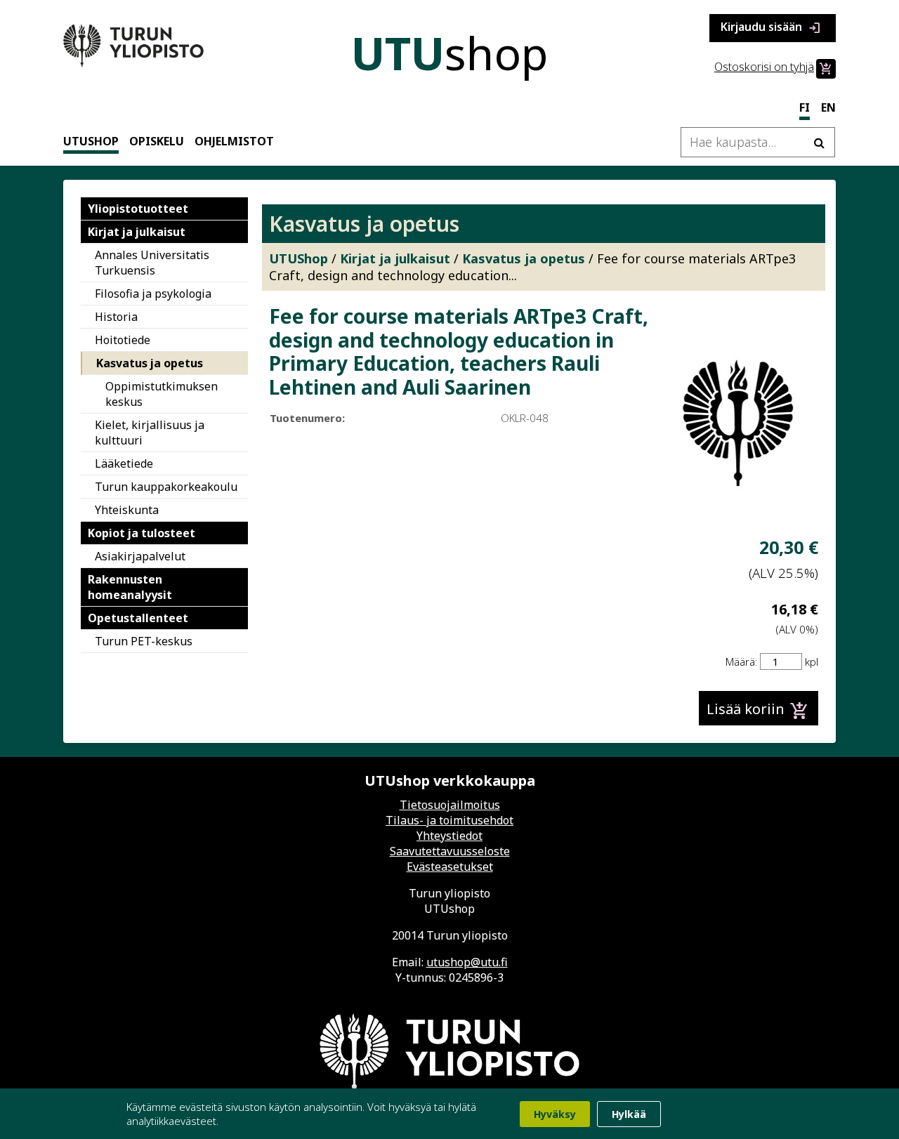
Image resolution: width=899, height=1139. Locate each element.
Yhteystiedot (449, 835)
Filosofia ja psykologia (153, 293)
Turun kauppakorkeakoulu (166, 486)
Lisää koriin (758, 711)
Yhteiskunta (127, 510)
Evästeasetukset (450, 866)
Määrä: (741, 661)
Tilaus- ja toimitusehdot (449, 820)
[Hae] (819, 142)
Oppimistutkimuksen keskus (161, 393)
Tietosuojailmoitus (450, 804)
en (828, 107)
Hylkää (629, 1114)
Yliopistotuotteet (138, 208)
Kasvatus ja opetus (149, 363)
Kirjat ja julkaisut (136, 231)
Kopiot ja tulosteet (141, 533)
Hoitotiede (122, 340)
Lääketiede (124, 463)
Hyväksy (555, 1114)
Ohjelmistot (234, 141)
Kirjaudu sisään (771, 28)
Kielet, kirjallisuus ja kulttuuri (149, 432)
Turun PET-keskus (143, 641)
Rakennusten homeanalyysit (130, 587)
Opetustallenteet (138, 618)
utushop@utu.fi (467, 962)
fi (804, 107)
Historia (116, 316)
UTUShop (91, 141)
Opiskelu (156, 141)
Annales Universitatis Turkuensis (152, 262)
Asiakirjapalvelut (140, 556)
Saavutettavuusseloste (450, 851)
